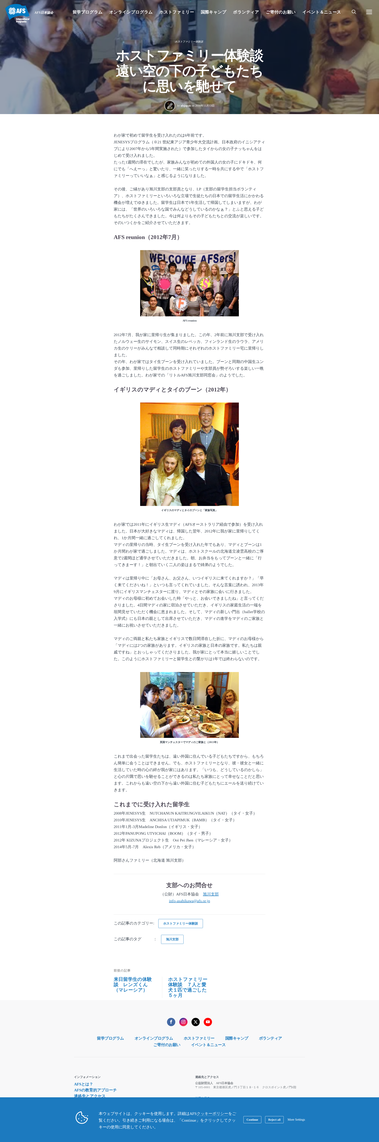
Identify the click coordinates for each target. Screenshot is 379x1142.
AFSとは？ (83, 1084)
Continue (252, 1119)
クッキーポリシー (212, 1113)
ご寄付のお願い (166, 1045)
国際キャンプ (236, 1038)
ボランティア (270, 1038)
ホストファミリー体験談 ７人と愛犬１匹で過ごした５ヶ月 (187, 987)
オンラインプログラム (154, 1038)
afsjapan (186, 105)
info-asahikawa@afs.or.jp (189, 901)
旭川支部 (211, 894)
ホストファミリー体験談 (189, 41)
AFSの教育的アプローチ (95, 1090)
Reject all (274, 1119)
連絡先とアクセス (90, 1096)
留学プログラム (110, 1038)
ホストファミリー (199, 1038)
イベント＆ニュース (208, 1045)
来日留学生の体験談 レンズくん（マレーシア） (133, 985)
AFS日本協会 (17, 13)
